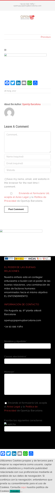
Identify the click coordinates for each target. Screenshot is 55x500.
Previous (46, 37)
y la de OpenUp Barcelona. (27, 197)
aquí (23, 487)
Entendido (15, 491)
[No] (21, 491)
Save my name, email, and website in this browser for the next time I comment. (26, 183)
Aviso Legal (22, 197)
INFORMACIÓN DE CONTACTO (21, 304)
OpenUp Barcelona (31, 104)
